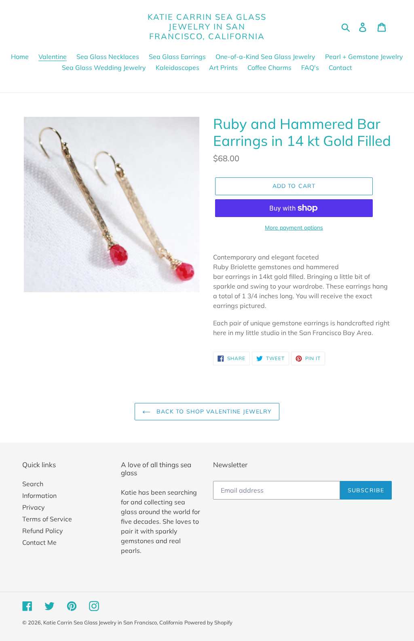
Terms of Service (47, 519)
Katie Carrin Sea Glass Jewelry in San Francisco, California (207, 26)
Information (39, 495)
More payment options (294, 227)
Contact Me (39, 542)
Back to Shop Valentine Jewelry (213, 411)
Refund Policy (42, 531)
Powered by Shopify (208, 622)
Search (32, 484)
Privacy (33, 507)
